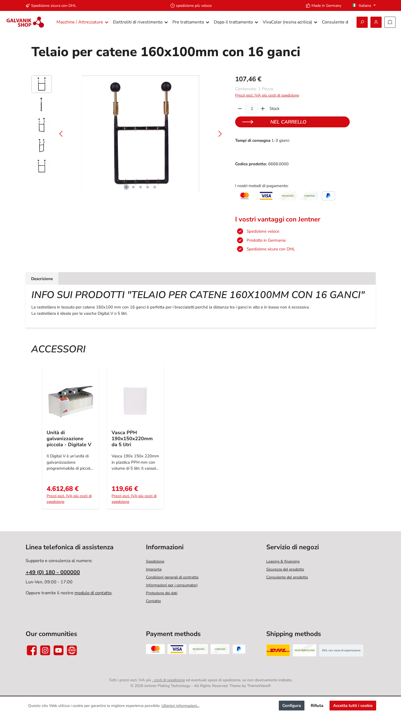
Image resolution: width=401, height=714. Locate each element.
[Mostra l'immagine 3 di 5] (140, 187)
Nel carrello (288, 122)
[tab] (42, 278)
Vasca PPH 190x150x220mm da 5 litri (132, 439)
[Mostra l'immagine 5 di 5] (154, 187)
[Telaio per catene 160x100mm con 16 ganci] (140, 134)
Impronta (153, 569)
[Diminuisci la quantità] (240, 108)
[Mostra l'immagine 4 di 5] (147, 187)
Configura (291, 705)
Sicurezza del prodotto (285, 569)
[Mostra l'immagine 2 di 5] (133, 187)
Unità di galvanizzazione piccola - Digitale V (69, 439)
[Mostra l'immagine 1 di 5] (126, 187)
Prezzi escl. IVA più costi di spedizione (267, 95)
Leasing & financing (283, 561)
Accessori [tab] (58, 349)
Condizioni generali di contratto (172, 577)
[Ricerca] (362, 22)
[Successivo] (220, 134)
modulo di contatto (93, 593)
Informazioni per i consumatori (171, 585)
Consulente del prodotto (287, 577)
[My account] (376, 22)
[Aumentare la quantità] (263, 108)
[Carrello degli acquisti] (390, 22)
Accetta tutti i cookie (353, 705)
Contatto (153, 601)
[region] (128, 134)
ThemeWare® (259, 685)
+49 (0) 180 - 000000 (53, 572)
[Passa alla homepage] (25, 22)
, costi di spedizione (168, 680)
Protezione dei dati (161, 593)
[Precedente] (61, 134)
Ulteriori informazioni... (180, 705)
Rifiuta (317, 705)
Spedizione (155, 561)
